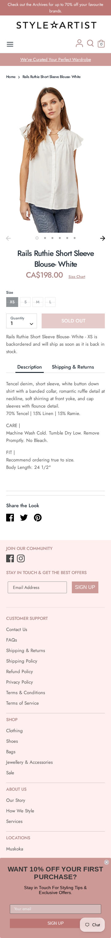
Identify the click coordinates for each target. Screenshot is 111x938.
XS (12, 302)
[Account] (79, 45)
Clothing (14, 730)
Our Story (15, 800)
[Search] (90, 45)
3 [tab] (52, 238)
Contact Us (16, 629)
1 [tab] (37, 238)
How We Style (20, 810)
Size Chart (76, 276)
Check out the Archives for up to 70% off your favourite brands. (55, 8)
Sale (10, 772)
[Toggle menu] (10, 44)
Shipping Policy (21, 661)
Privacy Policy (19, 682)
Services (14, 821)
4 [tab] (60, 238)
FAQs (11, 640)
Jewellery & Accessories (29, 762)
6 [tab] (75, 238)
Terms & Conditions (25, 692)
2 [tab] (45, 238)
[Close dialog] (106, 862)
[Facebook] (10, 559)
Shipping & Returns (73, 366)
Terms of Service (22, 703)
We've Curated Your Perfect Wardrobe (55, 59)
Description (29, 366)
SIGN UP (85, 587)
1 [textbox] (11, 323)
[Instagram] (21, 559)
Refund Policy (19, 671)
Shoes (12, 741)
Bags (10, 751)
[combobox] (21, 320)
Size (9, 292)
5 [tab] (67, 238)
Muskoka (14, 848)
